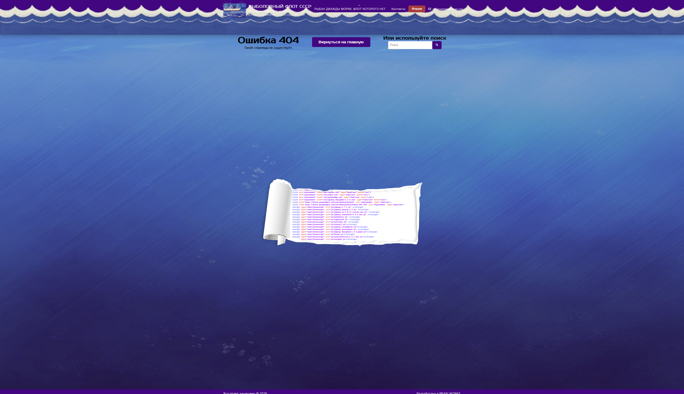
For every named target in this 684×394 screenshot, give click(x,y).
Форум (417, 8)
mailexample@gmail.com (447, 9)
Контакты (398, 9)
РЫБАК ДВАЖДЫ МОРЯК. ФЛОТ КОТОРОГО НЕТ (350, 9)
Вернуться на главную (341, 42)
